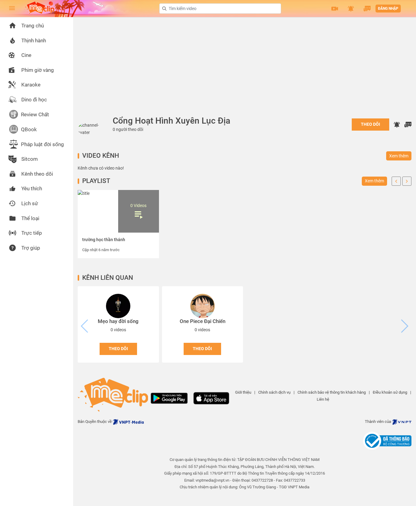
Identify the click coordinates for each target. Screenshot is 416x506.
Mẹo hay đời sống (118, 321)
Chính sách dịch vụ (274, 392)
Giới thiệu (243, 392)
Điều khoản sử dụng (390, 392)
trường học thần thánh (103, 239)
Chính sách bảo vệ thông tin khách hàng (332, 392)
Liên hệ (323, 399)
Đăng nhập (388, 8)
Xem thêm (398, 155)
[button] (334, 8)
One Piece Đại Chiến (202, 321)
